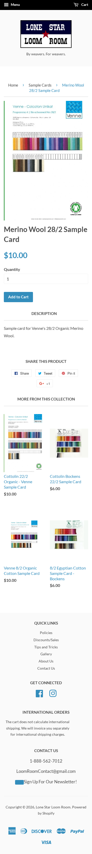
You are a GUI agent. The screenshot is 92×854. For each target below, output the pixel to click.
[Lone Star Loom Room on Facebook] (39, 693)
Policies (46, 633)
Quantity (12, 269)
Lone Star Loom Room (53, 807)
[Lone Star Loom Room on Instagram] (53, 693)
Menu (15, 4)
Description (44, 313)
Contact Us (46, 668)
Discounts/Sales (46, 640)
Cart (84, 4)
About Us (46, 661)
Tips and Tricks (46, 647)
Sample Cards (40, 85)
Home (13, 85)
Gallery (46, 654)
